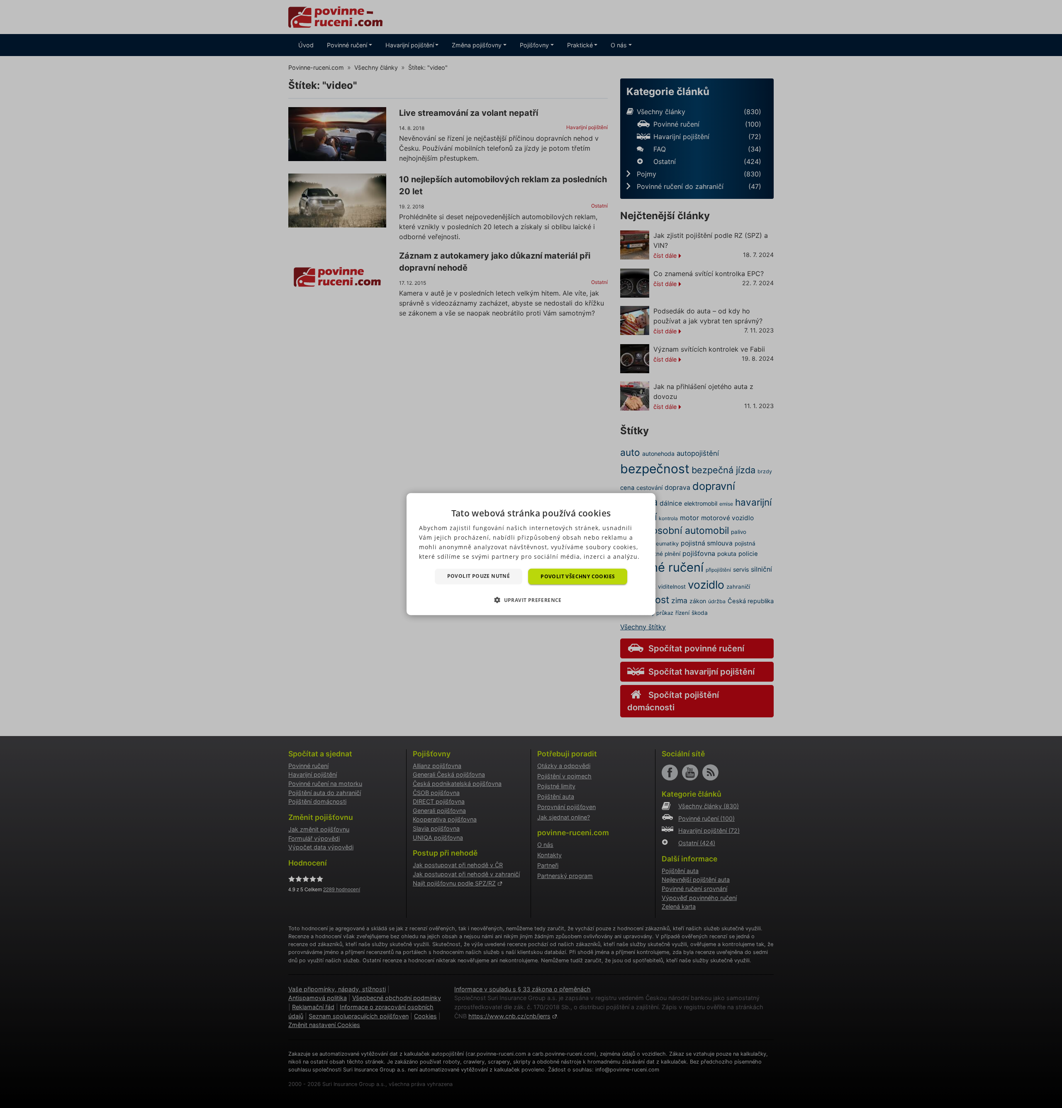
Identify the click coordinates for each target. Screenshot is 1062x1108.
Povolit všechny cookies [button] (578, 576)
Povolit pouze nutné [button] (478, 575)
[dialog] (531, 554)
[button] (531, 600)
